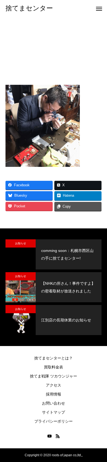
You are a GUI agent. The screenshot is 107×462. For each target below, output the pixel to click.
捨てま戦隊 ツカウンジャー (53, 376)
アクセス (53, 385)
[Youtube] (49, 436)
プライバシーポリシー (53, 421)
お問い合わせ (53, 403)
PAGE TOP (99, 443)
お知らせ (20, 243)
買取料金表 (53, 367)
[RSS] (57, 436)
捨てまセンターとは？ (53, 358)
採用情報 (53, 394)
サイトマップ (53, 412)
